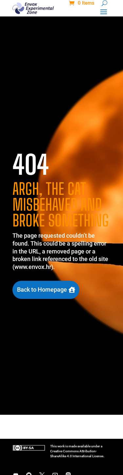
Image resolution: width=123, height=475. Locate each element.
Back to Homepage (42, 289)
